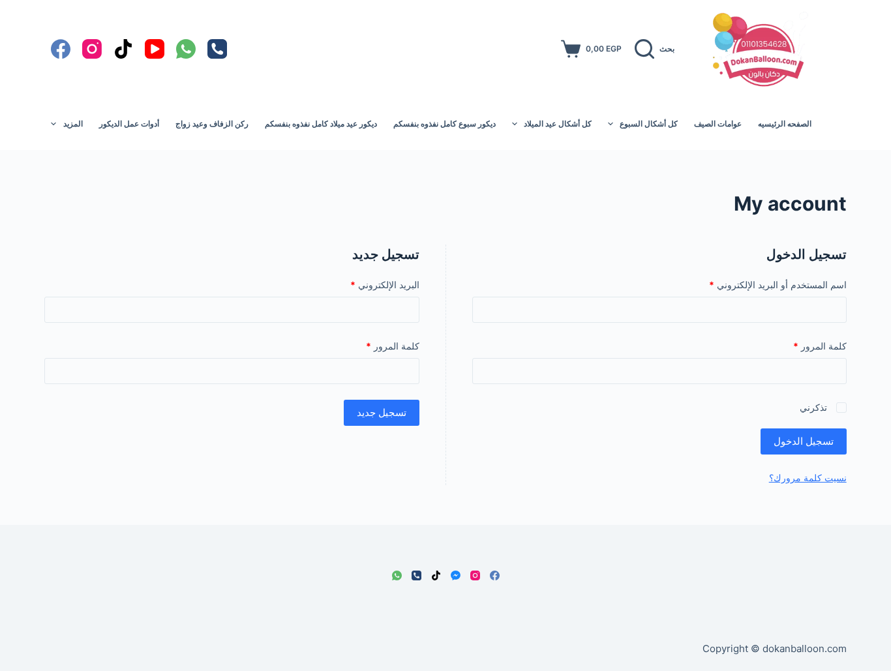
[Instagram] (92, 49)
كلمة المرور (806, 345)
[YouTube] (154, 49)
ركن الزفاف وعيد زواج (212, 123)
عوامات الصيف (718, 123)
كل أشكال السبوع (649, 123)
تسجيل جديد (381, 412)
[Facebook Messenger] (456, 575)
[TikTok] (123, 49)
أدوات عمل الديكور (129, 123)
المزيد (73, 123)
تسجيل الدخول (804, 441)
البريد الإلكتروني (371, 284)
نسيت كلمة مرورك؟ (808, 477)
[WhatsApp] (186, 49)
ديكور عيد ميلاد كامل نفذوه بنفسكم (321, 123)
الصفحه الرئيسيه (784, 123)
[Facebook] (60, 49)
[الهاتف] (217, 49)
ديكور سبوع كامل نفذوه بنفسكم (444, 123)
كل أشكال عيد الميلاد (558, 123)
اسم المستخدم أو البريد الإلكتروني (764, 284)
